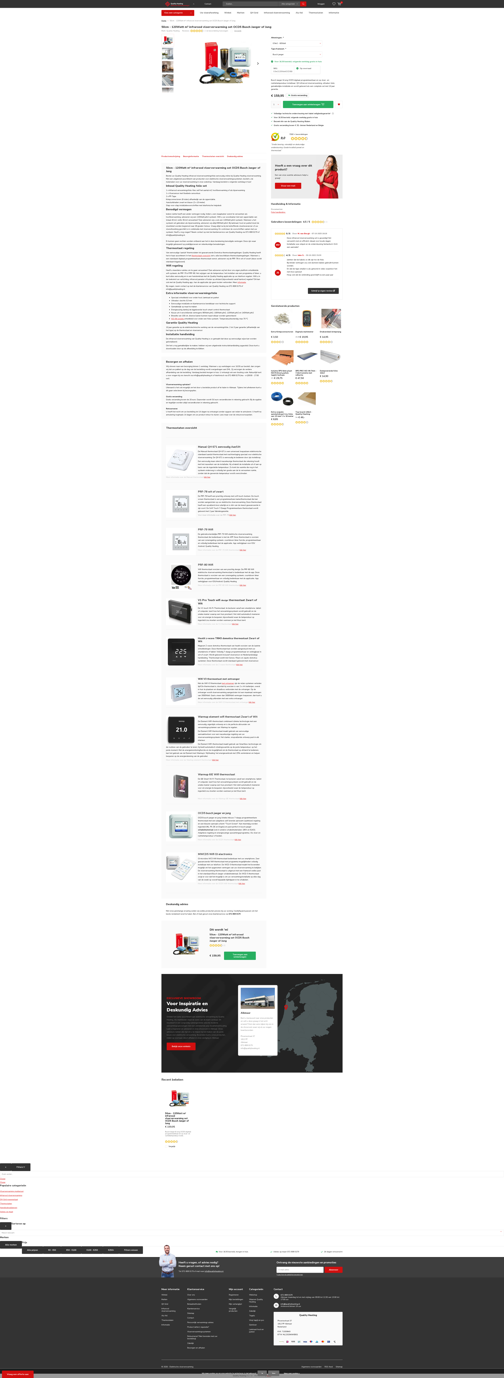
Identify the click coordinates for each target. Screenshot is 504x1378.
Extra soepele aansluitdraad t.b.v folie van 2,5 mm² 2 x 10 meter (282, 414)
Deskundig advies (235, 156)
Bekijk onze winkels (181, 1046)
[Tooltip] (333, 113)
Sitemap (190, 1313)
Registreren (234, 1295)
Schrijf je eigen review (322, 291)
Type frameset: (278, 49)
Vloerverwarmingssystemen (199, 1331)
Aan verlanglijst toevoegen (339, 104)
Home (163, 20)
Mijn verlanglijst (235, 1304)
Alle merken (11, 1245)
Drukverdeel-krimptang (330, 332)
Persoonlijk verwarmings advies (200, 1322)
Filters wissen (131, 1250)
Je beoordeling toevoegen (217, 31)
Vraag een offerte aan (18, 1374)
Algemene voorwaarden (197, 1299)
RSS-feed (329, 1367)
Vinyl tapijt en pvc (256, 1320)
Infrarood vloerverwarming (277, 12)
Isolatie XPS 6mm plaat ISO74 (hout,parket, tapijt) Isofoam (281, 373)
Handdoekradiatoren (8, 1207)
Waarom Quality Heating (256, 1300)
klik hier (232, 515)
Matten (240, 12)
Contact (208, 4)
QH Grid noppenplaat (9, 1199)
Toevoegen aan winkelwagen (240, 955)
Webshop (253, 1295)
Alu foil (299, 12)
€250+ (111, 1250)
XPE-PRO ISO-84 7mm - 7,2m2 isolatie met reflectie (305, 373)
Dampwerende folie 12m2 (329, 372)
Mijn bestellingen (236, 1299)
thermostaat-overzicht (201, 255)
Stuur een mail (288, 185)
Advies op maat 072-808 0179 (286, 1251)
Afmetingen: (277, 38)
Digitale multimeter (304, 332)
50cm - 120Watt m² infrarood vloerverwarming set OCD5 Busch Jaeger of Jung (177, 1118)
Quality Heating (173, 31)
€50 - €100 (71, 1250)
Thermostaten (316, 12)
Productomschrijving (170, 156)
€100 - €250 (92, 1250)
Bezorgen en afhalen (196, 1348)
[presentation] (258, 63)
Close (2, 1178)
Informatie (334, 12)
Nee (273, 1373)
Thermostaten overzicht (213, 156)
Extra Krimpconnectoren (282, 332)
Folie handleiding (278, 212)
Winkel (227, 12)
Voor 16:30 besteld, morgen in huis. (233, 1251)
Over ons (191, 1295)
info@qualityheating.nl (214, 1271)
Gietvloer (253, 1325)
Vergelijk (172, 1146)
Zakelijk (190, 1343)
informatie (242, 282)
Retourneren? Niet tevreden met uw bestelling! (202, 1337)
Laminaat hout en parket (256, 1330)
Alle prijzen (32, 1250)
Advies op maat (6, 1211)
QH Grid (254, 12)
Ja (262, 1373)
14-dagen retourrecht (333, 1251)
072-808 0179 (188, 1271)
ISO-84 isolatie (177, 319)
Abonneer (333, 1269)
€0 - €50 (52, 1250)
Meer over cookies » (292, 1373)
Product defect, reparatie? (198, 1327)
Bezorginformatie (191, 156)
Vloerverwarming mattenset (11, 1191)
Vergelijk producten (233, 1309)
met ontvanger (228, 683)
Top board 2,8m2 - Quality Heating (303, 413)
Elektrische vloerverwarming (181, 1367)
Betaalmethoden (194, 1304)
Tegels (252, 1315)
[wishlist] (333, 4)
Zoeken (303, 4)
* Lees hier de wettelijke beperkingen (290, 1275)
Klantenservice (193, 1308)
